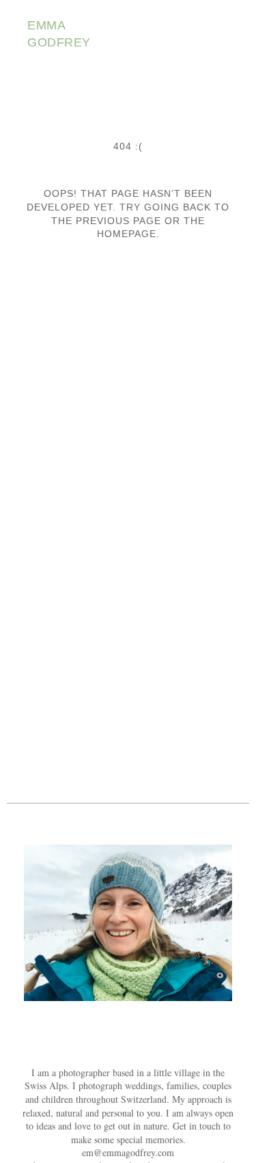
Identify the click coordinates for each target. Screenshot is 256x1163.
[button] (219, 34)
